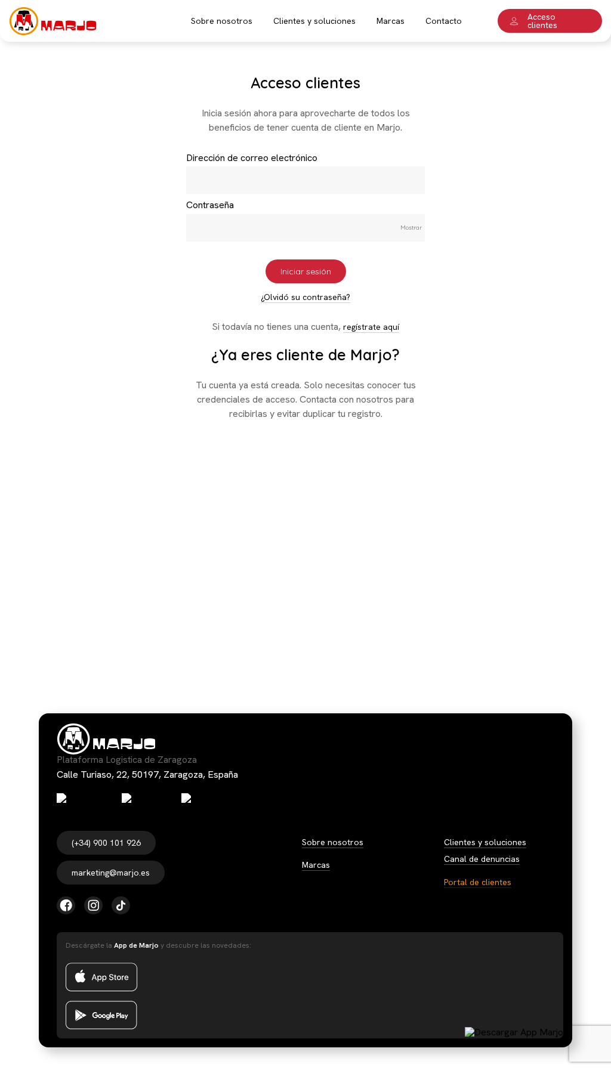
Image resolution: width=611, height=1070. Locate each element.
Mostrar (411, 227)
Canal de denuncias (482, 859)
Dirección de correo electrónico (251, 157)
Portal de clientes (477, 882)
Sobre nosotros (332, 842)
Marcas (316, 865)
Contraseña (210, 205)
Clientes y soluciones (485, 842)
